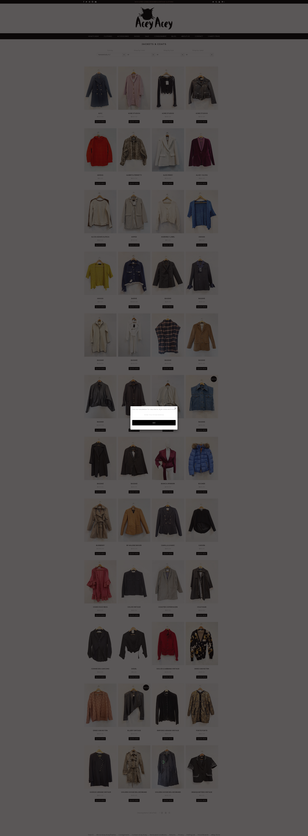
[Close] (175, 408)
